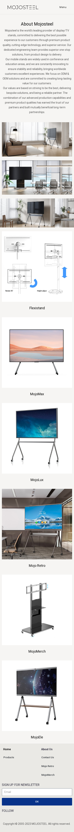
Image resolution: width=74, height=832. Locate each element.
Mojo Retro (37, 566)
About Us (42, 749)
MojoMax (37, 394)
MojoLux (37, 480)
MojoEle (37, 737)
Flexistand (37, 308)
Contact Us (47, 757)
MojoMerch (37, 651)
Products (8, 757)
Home (4, 749)
